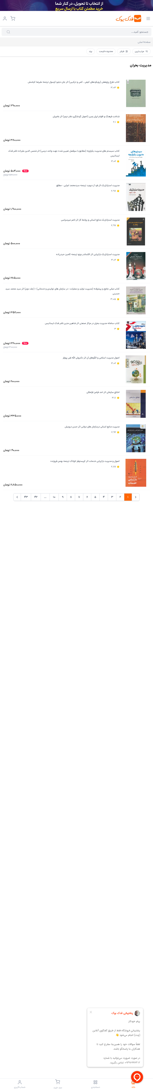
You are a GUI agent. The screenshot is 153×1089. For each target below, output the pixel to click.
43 (26, 497)
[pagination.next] (17, 497)
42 (35, 497)
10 (54, 497)
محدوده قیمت (106, 51)
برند (90, 51)
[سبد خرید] (12, 18)
